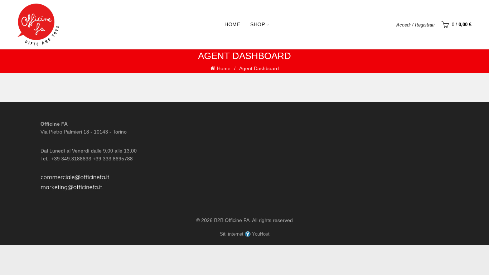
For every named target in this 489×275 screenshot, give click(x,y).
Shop (257, 24)
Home (232, 24)
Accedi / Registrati (415, 25)
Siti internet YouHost (245, 234)
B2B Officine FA (232, 220)
